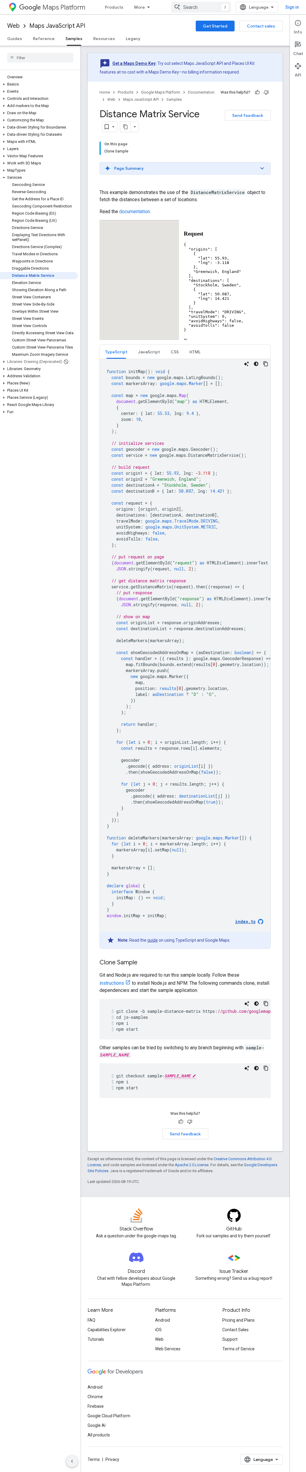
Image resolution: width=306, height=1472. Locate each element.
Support (230, 1339)
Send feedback (247, 115)
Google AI (96, 1425)
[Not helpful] (266, 92)
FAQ (91, 1320)
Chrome (95, 1396)
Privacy (112, 1459)
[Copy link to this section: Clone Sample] (143, 962)
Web (13, 26)
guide (152, 940)
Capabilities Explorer (107, 1329)
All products (99, 1435)
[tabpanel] (185, 654)
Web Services (167, 1348)
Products (114, 7)
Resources (104, 38)
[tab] (116, 352)
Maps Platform (63, 7)
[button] (39, 84)
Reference (44, 38)
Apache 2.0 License (192, 1165)
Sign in (292, 7)
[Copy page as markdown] (125, 127)
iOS (158, 1329)
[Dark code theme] (256, 364)
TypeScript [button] (116, 352)
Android (162, 1320)
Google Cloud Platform (109, 1415)
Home (105, 92)
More (139, 7)
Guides (14, 38)
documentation (134, 211)
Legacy (133, 38)
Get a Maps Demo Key (133, 63)
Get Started (215, 26)
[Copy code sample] (265, 364)
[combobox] (201, 7)
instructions (112, 983)
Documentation (201, 92)
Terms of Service (238, 1348)
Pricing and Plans (238, 1320)
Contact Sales (235, 1329)
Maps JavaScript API (57, 26)
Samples (73, 38)
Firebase (96, 1406)
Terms (94, 1459)
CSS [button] (175, 352)
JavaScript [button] (149, 352)
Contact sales (261, 26)
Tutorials (96, 1339)
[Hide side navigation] (72, 1461)
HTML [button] (195, 352)
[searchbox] (40, 57)
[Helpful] (257, 92)
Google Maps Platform (160, 92)
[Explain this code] (246, 364)
